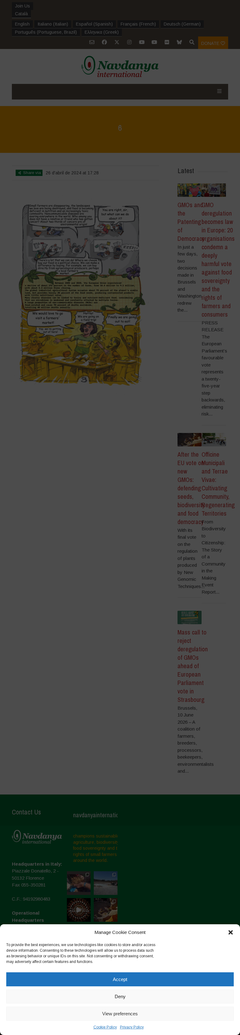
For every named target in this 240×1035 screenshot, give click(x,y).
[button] (231, 932)
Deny (120, 996)
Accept (120, 979)
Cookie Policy (105, 1027)
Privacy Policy (132, 1027)
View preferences (120, 1013)
